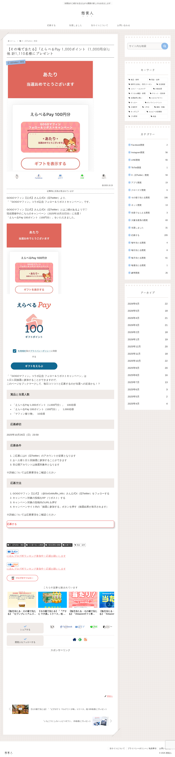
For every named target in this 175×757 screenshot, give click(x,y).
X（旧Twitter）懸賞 (17, 545)
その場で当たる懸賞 (35, 545)
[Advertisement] (60, 672)
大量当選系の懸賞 (54, 545)
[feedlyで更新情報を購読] (80, 639)
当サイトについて (117, 748)
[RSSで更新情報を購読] (85, 639)
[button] (104, 176)
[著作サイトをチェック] (74, 639)
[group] (22, 604)
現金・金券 (81, 545)
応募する (68, 545)
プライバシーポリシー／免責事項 (142, 748)
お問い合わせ (165, 748)
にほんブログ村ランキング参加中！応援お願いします (36, 556)
